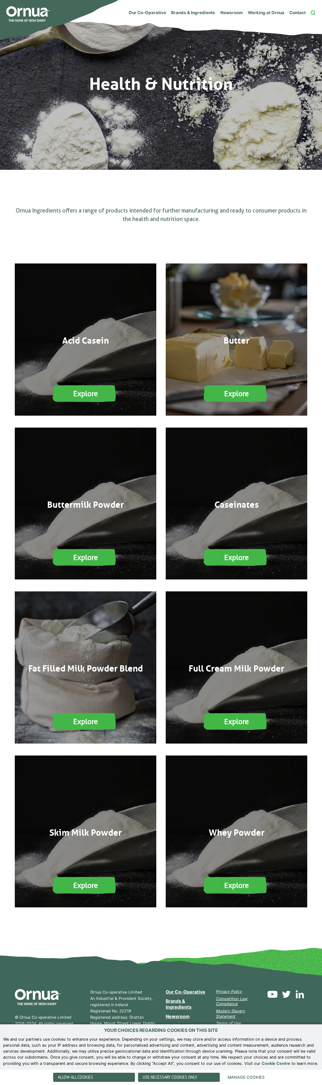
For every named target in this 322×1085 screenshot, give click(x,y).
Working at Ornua (266, 12)
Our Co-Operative (147, 12)
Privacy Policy (229, 991)
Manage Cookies (246, 1077)
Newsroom (231, 12)
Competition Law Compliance (231, 1001)
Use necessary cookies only (170, 1077)
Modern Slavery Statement (230, 1014)
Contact (297, 12)
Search (313, 12)
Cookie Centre (276, 1063)
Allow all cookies (75, 1077)
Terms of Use (228, 1023)
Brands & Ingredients (193, 12)
